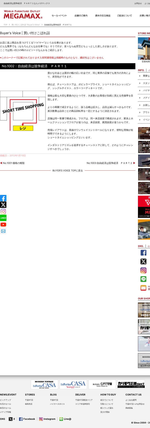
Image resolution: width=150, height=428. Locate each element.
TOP (5, 25)
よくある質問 (130, 400)
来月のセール (5, 408)
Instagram (49, 418)
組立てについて (106, 400)
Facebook (29, 418)
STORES (30, 394)
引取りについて (106, 404)
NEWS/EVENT (8, 394)
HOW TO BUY (108, 394)
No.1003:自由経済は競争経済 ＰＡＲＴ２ (111, 162)
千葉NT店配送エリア (84, 400)
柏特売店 (28, 404)
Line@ (67, 418)
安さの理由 (105, 412)
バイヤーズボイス (57, 404)
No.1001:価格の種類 (12, 162)
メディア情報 (5, 412)
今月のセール (5, 404)
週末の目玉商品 (103, 15)
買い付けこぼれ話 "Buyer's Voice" (26, 25)
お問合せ (138, 3)
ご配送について (125, 15)
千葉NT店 (29, 400)
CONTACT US (133, 394)
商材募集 (129, 408)
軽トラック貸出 (106, 408)
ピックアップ (5, 400)
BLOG (53, 394)
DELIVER (80, 394)
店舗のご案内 (81, 15)
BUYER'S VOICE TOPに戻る (67, 170)
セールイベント (59, 15)
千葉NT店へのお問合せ (135, 404)
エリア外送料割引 (82, 404)
